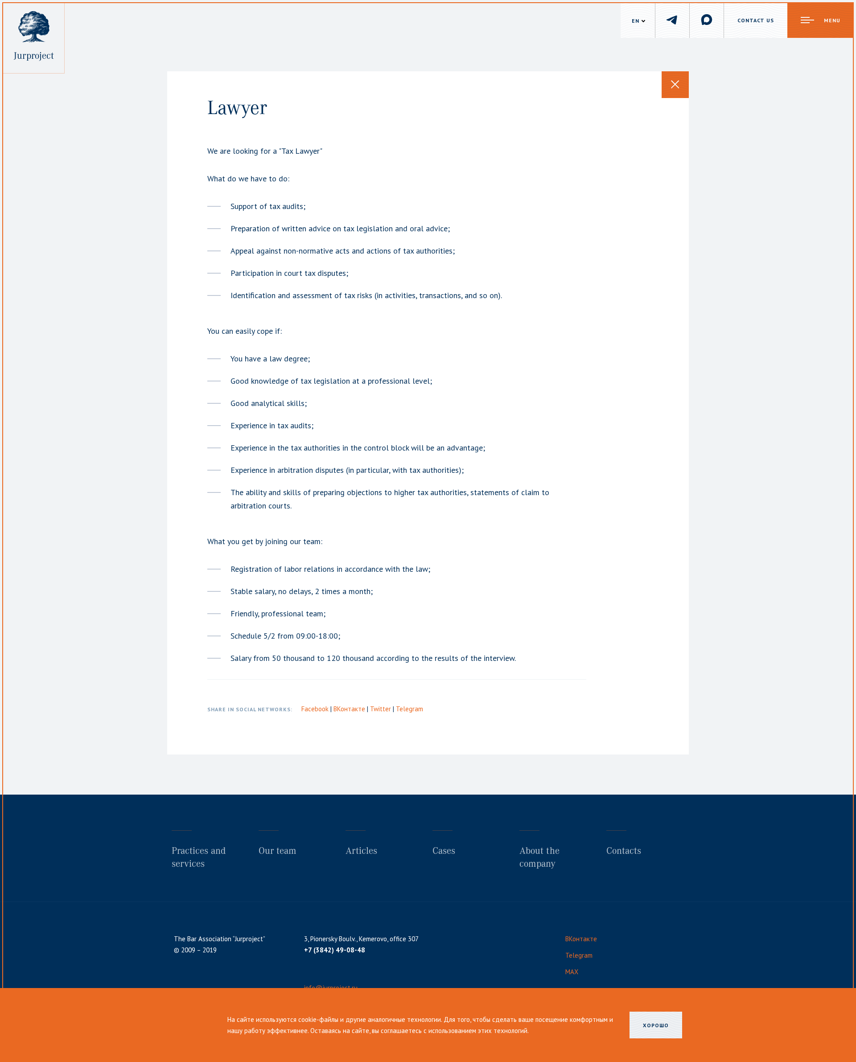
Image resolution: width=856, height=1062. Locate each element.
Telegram (409, 709)
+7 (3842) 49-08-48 (334, 950)
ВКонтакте (350, 709)
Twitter (381, 709)
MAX (571, 972)
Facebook (315, 709)
